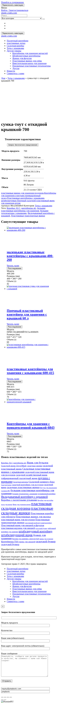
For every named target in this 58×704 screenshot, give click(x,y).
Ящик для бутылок (37, 462)
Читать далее (13, 265)
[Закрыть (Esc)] (11, 697)
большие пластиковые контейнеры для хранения (23, 209)
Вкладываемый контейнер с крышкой (24, 496)
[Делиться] (8, 697)
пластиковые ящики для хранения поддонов (22, 193)
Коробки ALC (13, 208)
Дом (3, 78)
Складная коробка (15, 46)
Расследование (14, 268)
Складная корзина (20, 482)
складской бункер (46, 541)
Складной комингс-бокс (42, 481)
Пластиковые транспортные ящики (28, 216)
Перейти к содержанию (12, 2)
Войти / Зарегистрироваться (14, 10)
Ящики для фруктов (22, 58)
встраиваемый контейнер (46, 494)
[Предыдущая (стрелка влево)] (2, 699)
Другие (15, 68)
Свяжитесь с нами (15, 73)
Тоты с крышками (15, 48)
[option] (29, 701)
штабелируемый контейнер (35, 531)
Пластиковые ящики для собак (27, 61)
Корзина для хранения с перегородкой (25, 539)
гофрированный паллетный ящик (19, 478)
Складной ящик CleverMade (14, 466)
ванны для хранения (46, 539)
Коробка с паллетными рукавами (19, 500)
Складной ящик (6, 485)
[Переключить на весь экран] (5, 697)
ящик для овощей (27, 542)
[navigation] (29, 701)
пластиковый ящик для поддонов (18, 519)
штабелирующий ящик (17, 535)
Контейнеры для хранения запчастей (30, 53)
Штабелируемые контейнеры (26, 56)
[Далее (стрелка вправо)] (5, 699)
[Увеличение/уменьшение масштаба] (2, 697)
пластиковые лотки (16, 43)
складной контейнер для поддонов (28, 485)
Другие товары (14, 51)
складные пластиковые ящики (23, 487)
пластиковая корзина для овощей (18, 528)
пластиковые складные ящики (27, 510)
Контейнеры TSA (10, 541)
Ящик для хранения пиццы (22, 504)
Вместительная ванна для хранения (29, 63)
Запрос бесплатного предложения (22, 145)
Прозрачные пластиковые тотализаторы (31, 66)
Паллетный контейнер (17, 40)
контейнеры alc (28, 208)
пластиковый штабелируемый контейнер (38, 523)
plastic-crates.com (9, 13)
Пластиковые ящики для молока (33, 516)
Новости (11, 71)
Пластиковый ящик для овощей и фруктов (22, 525)
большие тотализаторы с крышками (24, 212)
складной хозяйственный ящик (31, 475)
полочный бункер (41, 528)
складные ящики (34, 466)
